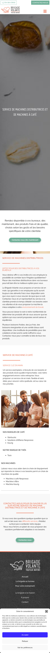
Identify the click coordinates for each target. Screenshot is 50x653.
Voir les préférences (25, 648)
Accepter (25, 635)
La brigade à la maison (25, 593)
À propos (25, 597)
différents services (30, 521)
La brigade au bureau (25, 581)
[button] (46, 611)
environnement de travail (32, 307)
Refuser (25, 641)
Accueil (25, 577)
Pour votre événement (25, 586)
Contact (25, 602)
